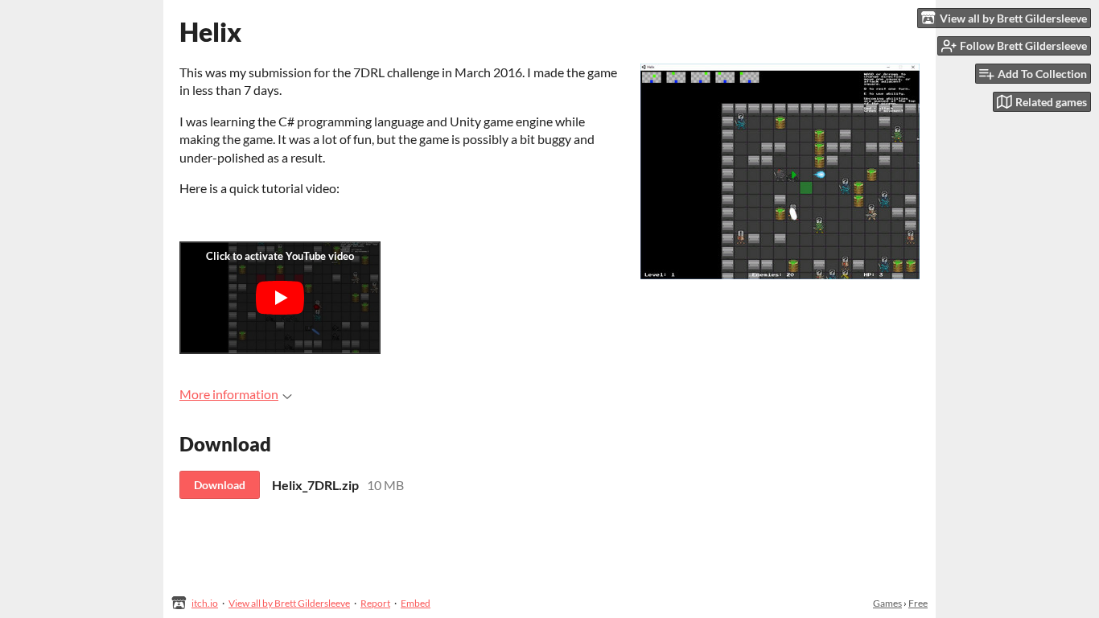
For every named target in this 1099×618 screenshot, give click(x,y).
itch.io (204, 603)
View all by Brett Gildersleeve (289, 603)
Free (918, 603)
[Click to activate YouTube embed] (280, 297)
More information (228, 394)
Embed (415, 603)
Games (887, 603)
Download (219, 485)
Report (375, 603)
